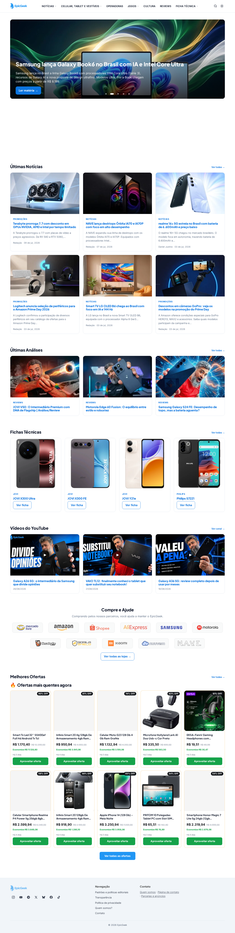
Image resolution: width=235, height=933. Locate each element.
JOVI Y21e (129, 498)
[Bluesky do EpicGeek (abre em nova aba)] (43, 897)
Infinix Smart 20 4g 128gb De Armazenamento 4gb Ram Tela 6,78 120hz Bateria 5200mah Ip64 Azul (74, 740)
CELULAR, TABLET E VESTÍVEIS (80, 6)
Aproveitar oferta (30, 761)
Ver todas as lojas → (117, 656)
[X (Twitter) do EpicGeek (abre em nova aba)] (36, 897)
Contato (100, 913)
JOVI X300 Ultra (24, 498)
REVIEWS (165, 6)
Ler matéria (28, 90)
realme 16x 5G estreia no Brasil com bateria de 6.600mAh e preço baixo (188, 225)
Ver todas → (218, 167)
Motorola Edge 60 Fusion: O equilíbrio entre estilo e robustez (116, 408)
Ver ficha (22, 505)
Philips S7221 (185, 498)
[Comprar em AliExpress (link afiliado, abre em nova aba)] (135, 628)
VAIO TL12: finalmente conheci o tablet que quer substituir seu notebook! (116, 582)
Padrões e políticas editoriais (111, 892)
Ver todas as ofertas (117, 856)
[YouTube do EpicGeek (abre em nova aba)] (21, 897)
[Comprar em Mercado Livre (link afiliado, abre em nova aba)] (27, 628)
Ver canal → (218, 528)
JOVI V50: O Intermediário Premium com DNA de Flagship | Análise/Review (41, 408)
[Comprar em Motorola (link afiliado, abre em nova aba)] (207, 628)
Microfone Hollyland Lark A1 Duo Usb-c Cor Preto (160, 736)
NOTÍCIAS (48, 6)
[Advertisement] (117, 124)
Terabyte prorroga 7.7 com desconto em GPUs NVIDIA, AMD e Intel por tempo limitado (44, 225)
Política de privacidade (108, 902)
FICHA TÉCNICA (185, 6)
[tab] (106, 94)
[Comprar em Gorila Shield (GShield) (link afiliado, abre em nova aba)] (81, 643)
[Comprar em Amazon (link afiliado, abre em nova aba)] (63, 628)
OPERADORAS (114, 6)
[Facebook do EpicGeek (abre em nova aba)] (51, 897)
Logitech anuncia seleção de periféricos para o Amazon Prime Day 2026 (44, 307)
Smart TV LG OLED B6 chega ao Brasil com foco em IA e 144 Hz (115, 307)
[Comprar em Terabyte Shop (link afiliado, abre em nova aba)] (45, 643)
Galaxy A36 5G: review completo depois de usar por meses (188, 582)
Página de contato (168, 892)
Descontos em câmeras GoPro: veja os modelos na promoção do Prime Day (185, 307)
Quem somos (148, 892)
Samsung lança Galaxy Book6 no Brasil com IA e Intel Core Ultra (100, 64)
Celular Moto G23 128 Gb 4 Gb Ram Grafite (116, 736)
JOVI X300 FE (77, 498)
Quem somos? (103, 907)
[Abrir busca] (215, 6)
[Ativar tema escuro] (222, 6)
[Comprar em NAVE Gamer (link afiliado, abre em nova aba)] (189, 643)
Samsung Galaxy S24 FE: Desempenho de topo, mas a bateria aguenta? (187, 408)
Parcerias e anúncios (153, 896)
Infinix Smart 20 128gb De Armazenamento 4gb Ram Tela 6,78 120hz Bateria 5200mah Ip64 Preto (72, 820)
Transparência (103, 897)
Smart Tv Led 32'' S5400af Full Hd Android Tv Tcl (29, 736)
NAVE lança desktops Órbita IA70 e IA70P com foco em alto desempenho (114, 225)
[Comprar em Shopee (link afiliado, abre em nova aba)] (99, 628)
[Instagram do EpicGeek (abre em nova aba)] (13, 897)
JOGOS (132, 6)
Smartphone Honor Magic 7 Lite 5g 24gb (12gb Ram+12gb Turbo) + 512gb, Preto (204, 820)
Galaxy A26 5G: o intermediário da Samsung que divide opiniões (43, 582)
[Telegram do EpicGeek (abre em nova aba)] (28, 897)
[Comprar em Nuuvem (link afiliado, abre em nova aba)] (153, 643)
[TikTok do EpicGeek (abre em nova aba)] (59, 897)
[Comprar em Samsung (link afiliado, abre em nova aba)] (171, 628)
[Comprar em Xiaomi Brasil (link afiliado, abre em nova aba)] (117, 643)
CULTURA (149, 6)
